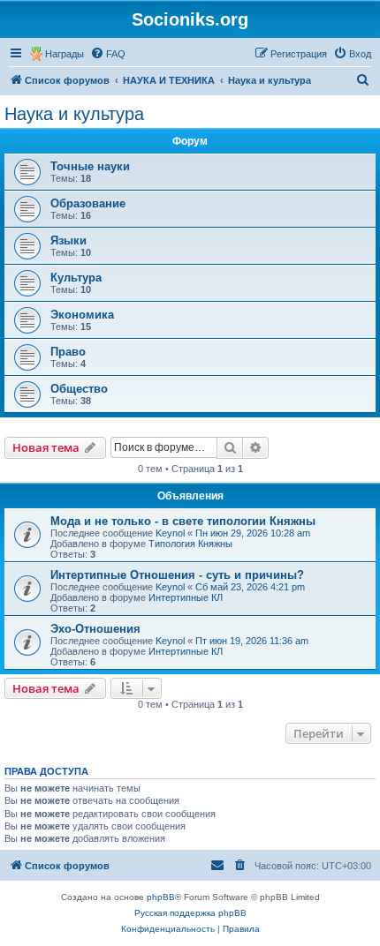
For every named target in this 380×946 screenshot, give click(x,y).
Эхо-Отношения (95, 628)
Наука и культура (74, 114)
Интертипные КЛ (185, 597)
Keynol (170, 533)
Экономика (82, 314)
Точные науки (90, 166)
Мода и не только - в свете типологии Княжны (182, 521)
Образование (87, 203)
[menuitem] (107, 53)
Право (68, 351)
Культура (76, 277)
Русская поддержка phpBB (190, 913)
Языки (68, 240)
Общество (79, 388)
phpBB (161, 897)
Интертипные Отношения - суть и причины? (177, 575)
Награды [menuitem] (64, 54)
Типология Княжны (190, 543)
